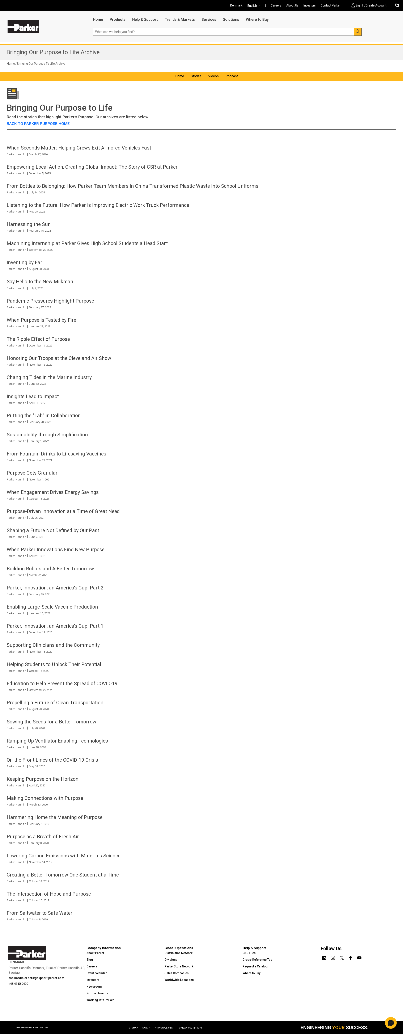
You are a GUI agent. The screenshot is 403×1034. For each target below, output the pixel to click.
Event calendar (96, 973)
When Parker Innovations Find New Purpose (56, 549)
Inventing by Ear (24, 262)
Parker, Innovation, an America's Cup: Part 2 (55, 588)
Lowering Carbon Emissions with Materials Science (63, 856)
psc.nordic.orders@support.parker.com (36, 978)
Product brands (97, 993)
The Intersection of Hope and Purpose (49, 894)
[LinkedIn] (324, 957)
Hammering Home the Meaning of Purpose (54, 817)
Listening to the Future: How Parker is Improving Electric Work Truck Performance (98, 205)
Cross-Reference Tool (258, 959)
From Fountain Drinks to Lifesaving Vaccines (56, 454)
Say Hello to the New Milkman (40, 282)
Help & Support (145, 19)
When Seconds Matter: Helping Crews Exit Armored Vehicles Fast (79, 148)
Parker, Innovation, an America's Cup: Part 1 (55, 626)
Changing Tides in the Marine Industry (49, 377)
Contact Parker (331, 5)
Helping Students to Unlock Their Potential (54, 664)
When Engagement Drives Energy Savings (53, 492)
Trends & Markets (180, 19)
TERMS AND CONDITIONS (189, 1028)
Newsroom (94, 986)
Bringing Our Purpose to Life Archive (53, 52)
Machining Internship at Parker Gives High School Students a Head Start (87, 243)
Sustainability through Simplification (47, 435)
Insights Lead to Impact (33, 396)
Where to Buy (257, 19)
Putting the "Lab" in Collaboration (44, 416)
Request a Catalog (255, 966)
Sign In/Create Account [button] (371, 5)
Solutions (231, 19)
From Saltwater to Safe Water (39, 913)
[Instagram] (333, 957)
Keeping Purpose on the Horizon (43, 779)
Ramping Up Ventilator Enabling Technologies (57, 741)
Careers (276, 5)
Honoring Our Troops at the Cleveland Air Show (59, 358)
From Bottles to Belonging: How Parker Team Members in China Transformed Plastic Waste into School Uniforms (132, 186)
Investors (310, 5)
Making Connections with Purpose (45, 798)
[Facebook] (350, 957)
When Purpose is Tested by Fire (41, 320)
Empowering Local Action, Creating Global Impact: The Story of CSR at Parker (92, 167)
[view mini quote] (397, 6)
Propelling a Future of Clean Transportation (55, 703)
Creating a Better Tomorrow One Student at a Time (63, 875)
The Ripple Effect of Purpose (38, 339)
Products (118, 19)
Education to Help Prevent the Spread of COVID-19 (62, 683)
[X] (341, 957)
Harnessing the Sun (29, 224)
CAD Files (249, 953)
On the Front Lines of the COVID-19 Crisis (52, 760)
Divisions (171, 959)
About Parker (95, 953)
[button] (255, 6)
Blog (89, 959)
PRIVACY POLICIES (164, 1028)
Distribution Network (178, 953)
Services (209, 19)
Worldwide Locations (179, 980)
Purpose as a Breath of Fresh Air (43, 837)
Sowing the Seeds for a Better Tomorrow (51, 722)
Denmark (236, 5)
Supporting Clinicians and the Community (53, 645)
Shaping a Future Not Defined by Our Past (53, 530)
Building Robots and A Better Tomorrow (50, 569)
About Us (292, 5)
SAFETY (147, 1028)
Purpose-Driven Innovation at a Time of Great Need (63, 511)
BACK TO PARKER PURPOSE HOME (38, 123)
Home (98, 19)
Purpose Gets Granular (32, 473)
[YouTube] (359, 957)
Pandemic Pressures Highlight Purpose (50, 301)
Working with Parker (100, 1000)
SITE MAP (134, 1028)
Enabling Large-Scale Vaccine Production (52, 607)
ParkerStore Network (179, 966)
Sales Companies (177, 973)
